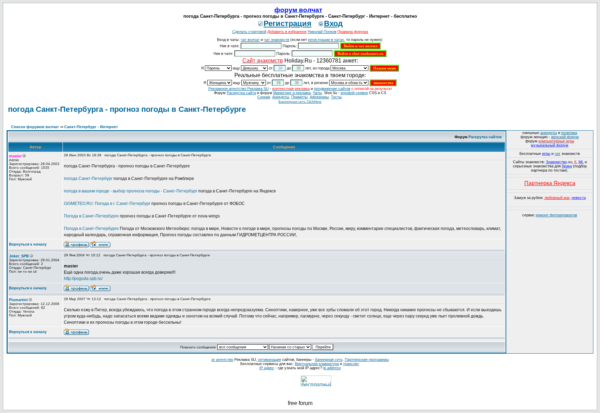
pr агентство (222, 359)
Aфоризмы (319, 97)
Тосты (336, 97)
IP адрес (266, 368)
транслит (351, 364)
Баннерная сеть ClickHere (300, 102)
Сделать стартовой (249, 32)
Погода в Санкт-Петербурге (91, 216)
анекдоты (548, 133)
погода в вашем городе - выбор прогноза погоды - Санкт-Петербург (130, 191)
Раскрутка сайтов (485, 137)
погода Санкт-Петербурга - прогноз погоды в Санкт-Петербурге (127, 109)
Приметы (299, 97)
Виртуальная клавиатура (317, 364)
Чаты (317, 93)
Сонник (263, 97)
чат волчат (250, 40)
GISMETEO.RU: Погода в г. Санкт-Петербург (107, 203)
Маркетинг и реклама (292, 93)
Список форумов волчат (35, 127)
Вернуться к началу (28, 244)
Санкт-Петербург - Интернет (91, 127)
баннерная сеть (329, 359)
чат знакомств (276, 40)
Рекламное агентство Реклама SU (238, 88)
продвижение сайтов (332, 88)
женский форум (565, 137)
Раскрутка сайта (241, 93)
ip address (332, 368)
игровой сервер (354, 93)
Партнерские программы (367, 359)
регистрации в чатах (326, 40)
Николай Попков (322, 32)
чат (557, 153)
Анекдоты (280, 97)
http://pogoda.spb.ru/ (83, 278)
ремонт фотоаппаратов (556, 215)
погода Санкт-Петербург (88, 178)
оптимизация (269, 359)
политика (569, 133)
